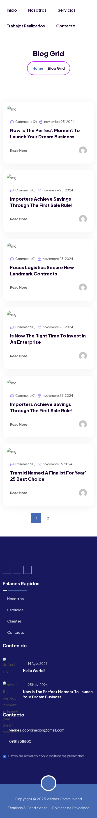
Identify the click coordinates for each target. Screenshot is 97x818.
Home (37, 68)
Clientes (14, 621)
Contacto (65, 25)
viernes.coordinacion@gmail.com (36, 730)
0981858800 (20, 741)
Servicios (67, 10)
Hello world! (34, 670)
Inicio (12, 10)
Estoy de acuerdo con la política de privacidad (46, 756)
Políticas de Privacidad (71, 807)
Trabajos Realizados (26, 25)
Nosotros (37, 10)
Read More (19, 151)
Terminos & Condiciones (28, 807)
